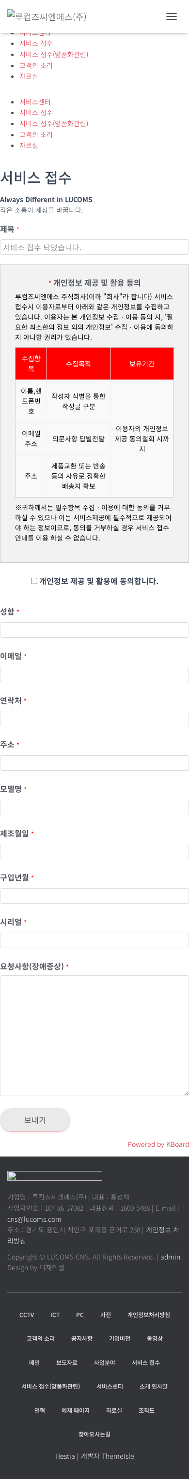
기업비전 (119, 1338)
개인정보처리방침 (148, 1314)
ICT (55, 1314)
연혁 (39, 1410)
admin (170, 1256)
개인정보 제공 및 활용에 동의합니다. (97, 580)
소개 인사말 (154, 1386)
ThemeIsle (118, 1456)
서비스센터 (35, 101)
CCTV (26, 1314)
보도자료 (67, 1362)
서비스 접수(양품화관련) (53, 54)
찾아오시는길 (94, 1434)
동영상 (155, 1338)
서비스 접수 (36, 43)
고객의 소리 (36, 65)
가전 (105, 1314)
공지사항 (82, 1338)
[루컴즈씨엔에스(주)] (50, 16)
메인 (34, 1362)
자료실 (28, 76)
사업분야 (104, 1362)
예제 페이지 (76, 1410)
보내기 (35, 1120)
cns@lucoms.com (34, 1219)
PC (80, 1314)
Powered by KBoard (158, 1144)
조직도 (147, 1410)
